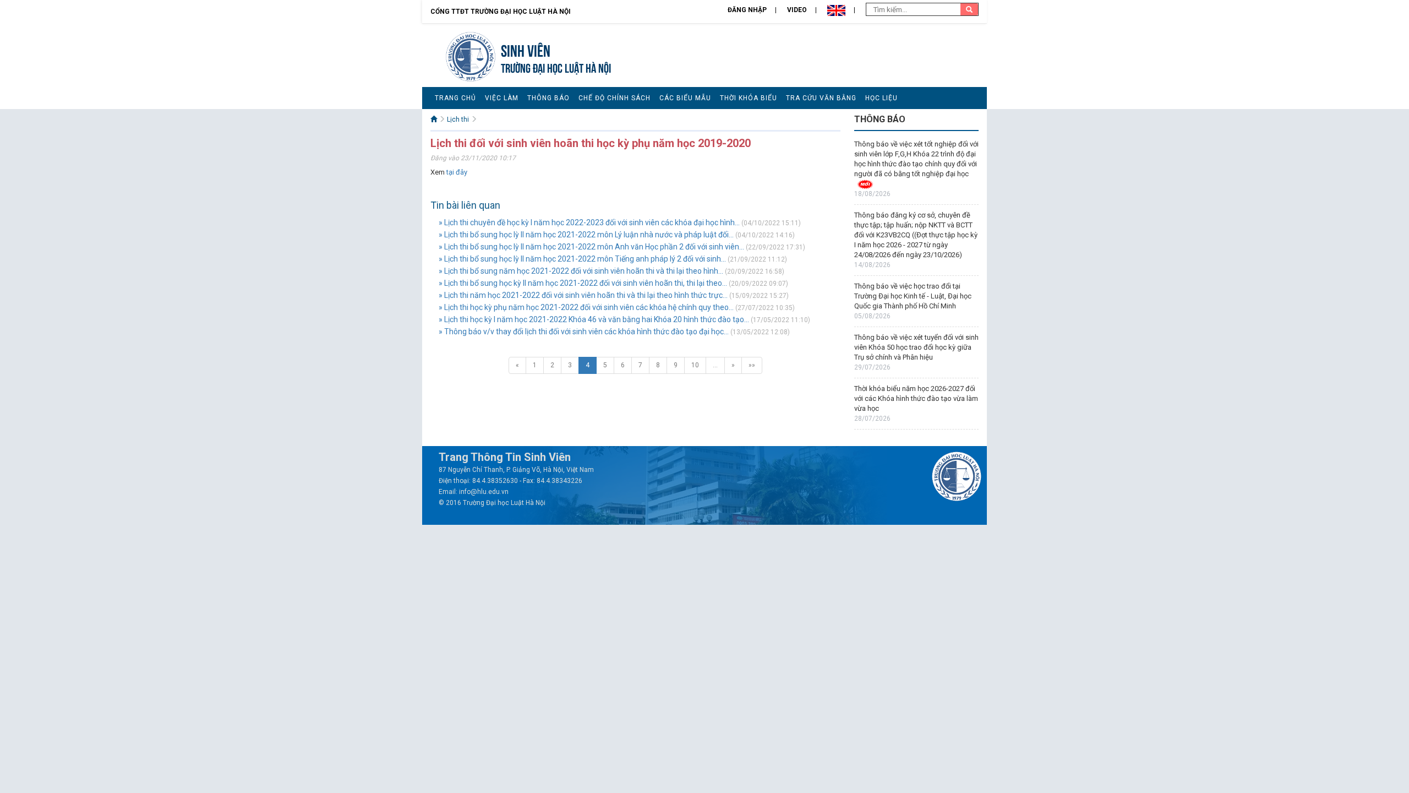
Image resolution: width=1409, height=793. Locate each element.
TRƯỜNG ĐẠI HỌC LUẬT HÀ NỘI (556, 67)
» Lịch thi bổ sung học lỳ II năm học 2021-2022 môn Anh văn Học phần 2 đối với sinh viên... (591, 246)
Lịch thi (458, 119)
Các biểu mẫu (685, 98)
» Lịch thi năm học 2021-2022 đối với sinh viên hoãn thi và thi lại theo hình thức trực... (583, 295)
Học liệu (881, 98)
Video (797, 10)
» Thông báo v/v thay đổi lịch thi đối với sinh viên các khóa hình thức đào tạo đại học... (584, 331)
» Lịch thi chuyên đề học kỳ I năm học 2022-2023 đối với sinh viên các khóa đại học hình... (589, 222)
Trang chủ (455, 98)
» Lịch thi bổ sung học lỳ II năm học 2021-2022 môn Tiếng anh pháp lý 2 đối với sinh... (582, 258)
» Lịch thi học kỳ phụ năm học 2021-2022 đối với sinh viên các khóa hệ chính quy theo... (586, 307)
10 (695, 365)
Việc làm (501, 98)
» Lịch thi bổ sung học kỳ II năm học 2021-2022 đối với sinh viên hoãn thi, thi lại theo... (583, 283)
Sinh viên (525, 49)
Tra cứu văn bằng (821, 98)
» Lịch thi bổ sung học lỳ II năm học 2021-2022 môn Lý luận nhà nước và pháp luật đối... (586, 234)
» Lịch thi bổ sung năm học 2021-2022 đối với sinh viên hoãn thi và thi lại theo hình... (581, 271)
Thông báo (548, 98)
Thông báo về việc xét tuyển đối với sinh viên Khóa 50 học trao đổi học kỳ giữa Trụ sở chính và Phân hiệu (916, 347)
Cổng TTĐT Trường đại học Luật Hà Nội (500, 11)
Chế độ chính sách (614, 98)
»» (752, 365)
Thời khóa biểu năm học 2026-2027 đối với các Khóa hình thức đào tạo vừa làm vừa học (916, 398)
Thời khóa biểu (748, 98)
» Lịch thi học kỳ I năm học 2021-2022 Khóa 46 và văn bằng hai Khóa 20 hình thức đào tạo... (594, 319)
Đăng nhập (747, 10)
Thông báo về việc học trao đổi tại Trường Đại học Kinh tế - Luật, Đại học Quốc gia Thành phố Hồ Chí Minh (912, 296)
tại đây (456, 172)
